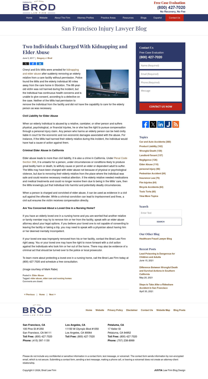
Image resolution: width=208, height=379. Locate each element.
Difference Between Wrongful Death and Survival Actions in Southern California (158, 271)
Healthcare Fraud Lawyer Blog (155, 238)
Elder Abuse (38, 275)
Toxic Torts (147, 191)
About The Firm (62, 17)
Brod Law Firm (48, 370)
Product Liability (151, 146)
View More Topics (148, 196)
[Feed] (175, 124)
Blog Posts (179, 310)
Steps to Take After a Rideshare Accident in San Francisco (156, 286)
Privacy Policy (115, 310)
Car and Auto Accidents (155, 141)
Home (29, 17)
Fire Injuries (147, 182)
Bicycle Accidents (151, 187)
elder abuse (36, 278)
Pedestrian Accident (152, 173)
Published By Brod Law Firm (169, 7)
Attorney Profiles (85, 17)
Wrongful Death (150, 150)
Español (158, 17)
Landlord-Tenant (151, 155)
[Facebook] (145, 124)
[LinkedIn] (160, 124)
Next (52, 294)
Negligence (148, 159)
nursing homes (64, 278)
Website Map (163, 310)
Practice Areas (108, 17)
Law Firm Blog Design (169, 370)
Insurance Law (149, 178)
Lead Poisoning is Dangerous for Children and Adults (157, 255)
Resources (128, 17)
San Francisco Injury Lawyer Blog (39, 7)
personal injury (149, 168)
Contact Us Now (160, 106)
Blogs (143, 17)
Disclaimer (132, 310)
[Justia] (168, 124)
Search (161, 221)
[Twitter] (153, 124)
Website (43, 17)
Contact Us (174, 17)
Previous (29, 294)
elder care (47, 278)
